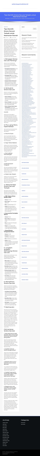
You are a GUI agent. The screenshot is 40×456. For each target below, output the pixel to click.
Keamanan (6, 26)
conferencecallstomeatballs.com (28, 153)
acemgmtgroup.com (33, 118)
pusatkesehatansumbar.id (26, 72)
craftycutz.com (33, 112)
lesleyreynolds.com (25, 139)
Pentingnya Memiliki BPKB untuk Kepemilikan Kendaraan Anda (28, 44)
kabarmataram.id (25, 132)
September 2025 (6, 440)
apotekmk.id (29, 100)
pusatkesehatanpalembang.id (27, 90)
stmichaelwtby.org (25, 154)
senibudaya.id (24, 103)
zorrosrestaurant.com (26, 115)
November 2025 (6, 437)
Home (8, 18)
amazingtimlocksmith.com (27, 124)
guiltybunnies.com (25, 118)
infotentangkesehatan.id (26, 127)
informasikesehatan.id (26, 129)
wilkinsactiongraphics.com (26, 117)
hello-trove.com (31, 137)
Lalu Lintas (23, 424)
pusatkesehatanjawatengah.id (27, 74)
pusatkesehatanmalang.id (26, 94)
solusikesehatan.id (25, 63)
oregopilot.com (24, 145)
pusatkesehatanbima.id (26, 96)
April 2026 (5, 429)
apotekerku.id (24, 100)
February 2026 (6, 432)
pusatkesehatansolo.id (26, 93)
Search (23, 26)
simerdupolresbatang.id (26, 109)
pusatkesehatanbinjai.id (26, 85)
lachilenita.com (24, 144)
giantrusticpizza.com (25, 152)
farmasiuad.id (24, 101)
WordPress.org (5, 453)
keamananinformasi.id (26, 155)
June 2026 (5, 425)
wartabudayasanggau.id (26, 108)
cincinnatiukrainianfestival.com (27, 120)
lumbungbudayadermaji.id (27, 104)
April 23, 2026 (13, 37)
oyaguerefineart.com (32, 122)
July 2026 (4, 424)
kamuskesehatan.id (25, 130)
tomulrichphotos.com (26, 140)
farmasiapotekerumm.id (26, 131)
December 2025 (6, 435)
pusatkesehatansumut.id (26, 71)
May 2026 (5, 427)
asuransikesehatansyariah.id (27, 64)
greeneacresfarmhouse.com (27, 119)
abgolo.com (30, 144)
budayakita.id (32, 102)
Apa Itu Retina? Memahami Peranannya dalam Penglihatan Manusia (29, 48)
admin (7, 37)
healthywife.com (25, 123)
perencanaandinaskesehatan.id (27, 67)
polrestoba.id (33, 126)
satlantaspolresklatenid (20, 4)
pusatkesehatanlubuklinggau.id (27, 92)
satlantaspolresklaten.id (26, 110)
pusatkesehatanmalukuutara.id (27, 80)
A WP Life (7, 452)
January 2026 (5, 434)
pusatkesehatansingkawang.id (27, 97)
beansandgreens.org (25, 133)
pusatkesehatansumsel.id (26, 73)
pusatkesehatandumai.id (26, 89)
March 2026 (5, 430)
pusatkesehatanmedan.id (26, 83)
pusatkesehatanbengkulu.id (27, 78)
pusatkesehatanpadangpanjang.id (28, 88)
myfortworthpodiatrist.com (27, 147)
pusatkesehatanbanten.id (26, 68)
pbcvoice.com (30, 123)
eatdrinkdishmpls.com (26, 112)
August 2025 (5, 442)
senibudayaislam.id (25, 105)
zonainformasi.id (33, 155)
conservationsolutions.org (26, 134)
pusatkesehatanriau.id (26, 75)
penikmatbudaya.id (30, 103)
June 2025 (5, 445)
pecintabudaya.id (30, 101)
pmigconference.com (26, 138)
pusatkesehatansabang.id (26, 82)
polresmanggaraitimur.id (26, 126)
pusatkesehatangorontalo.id (27, 81)
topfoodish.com (25, 137)
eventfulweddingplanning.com (27, 141)
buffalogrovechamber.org (26, 111)
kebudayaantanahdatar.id (26, 107)
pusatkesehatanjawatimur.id (27, 70)
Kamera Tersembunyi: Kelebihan (28, 46)
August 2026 (5, 422)
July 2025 (4, 443)
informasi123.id (24, 156)
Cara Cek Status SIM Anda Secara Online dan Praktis (29, 38)
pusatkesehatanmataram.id (27, 95)
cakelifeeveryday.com (32, 132)
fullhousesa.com (25, 122)
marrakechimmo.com (26, 125)
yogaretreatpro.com (25, 148)
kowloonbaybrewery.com (26, 142)
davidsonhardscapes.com (26, 116)
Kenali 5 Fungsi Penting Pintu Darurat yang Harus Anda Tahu (29, 41)
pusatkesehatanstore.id (26, 65)
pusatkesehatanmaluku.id (26, 79)
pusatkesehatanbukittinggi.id (27, 87)
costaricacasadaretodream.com (28, 146)
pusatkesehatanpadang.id (26, 86)
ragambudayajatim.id (25, 102)
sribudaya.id (33, 108)
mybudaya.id (33, 107)
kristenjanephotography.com (27, 149)
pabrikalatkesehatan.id (26, 66)
